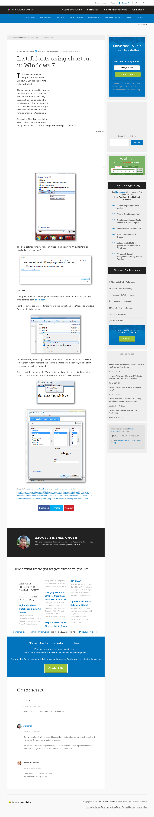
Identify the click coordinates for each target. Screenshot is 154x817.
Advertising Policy (114, 807)
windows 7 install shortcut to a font (68, 495)
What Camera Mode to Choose (126, 235)
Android (140, 17)
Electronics (45, 17)
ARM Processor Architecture (129, 228)
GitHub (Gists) (117, 320)
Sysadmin (30, 17)
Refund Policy (142, 807)
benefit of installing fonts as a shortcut (73, 498)
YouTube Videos (89, 631)
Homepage (120, 192)
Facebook (44, 508)
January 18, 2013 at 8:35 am (32, 768)
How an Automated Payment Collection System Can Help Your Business (126, 377)
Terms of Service (128, 807)
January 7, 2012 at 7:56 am (31, 706)
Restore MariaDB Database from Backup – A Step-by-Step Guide (126, 365)
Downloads (93, 17)
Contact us (127, 339)
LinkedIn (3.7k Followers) (122, 301)
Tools (113, 3)
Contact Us (125, 3)
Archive (105, 3)
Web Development (112, 17)
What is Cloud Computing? (128, 214)
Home (97, 3)
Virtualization (76, 17)
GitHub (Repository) (119, 314)
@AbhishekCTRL (73, 544)
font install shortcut (24, 498)
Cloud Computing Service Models (128, 206)
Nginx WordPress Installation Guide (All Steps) (30, 609)
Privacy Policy (100, 807)
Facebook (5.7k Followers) (123, 294)
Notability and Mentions (126, 440)
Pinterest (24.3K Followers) (123, 282)
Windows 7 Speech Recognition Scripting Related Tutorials (129, 256)
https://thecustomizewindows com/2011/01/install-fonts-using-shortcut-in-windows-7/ (48, 492)
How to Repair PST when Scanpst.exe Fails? (125, 388)
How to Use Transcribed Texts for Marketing (123, 411)
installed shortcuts (34, 489)
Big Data (60, 17)
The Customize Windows (21, 10)
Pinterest (68, 508)
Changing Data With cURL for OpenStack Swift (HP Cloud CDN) (55, 596)
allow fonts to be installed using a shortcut (58, 489)
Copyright (90, 807)
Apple (128, 17)
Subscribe (127, 74)
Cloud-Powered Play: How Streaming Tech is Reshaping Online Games (125, 400)
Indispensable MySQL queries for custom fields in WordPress (128, 245)
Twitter (57, 508)
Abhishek (27, 725)
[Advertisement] (51, 28)
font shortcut (87, 495)
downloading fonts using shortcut (45, 498)
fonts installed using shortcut (43, 495)
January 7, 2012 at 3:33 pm (31, 731)
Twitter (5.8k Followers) (122, 288)
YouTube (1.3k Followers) (122, 307)
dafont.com (40, 299)
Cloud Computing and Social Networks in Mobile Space (129, 221)
